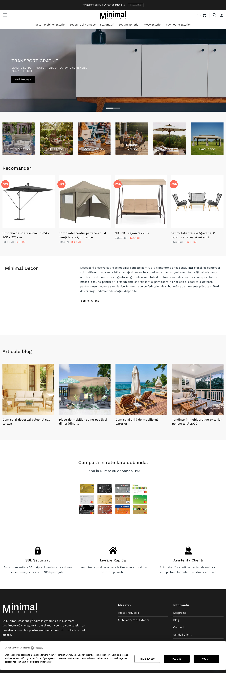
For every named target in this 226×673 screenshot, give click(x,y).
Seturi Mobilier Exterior (50, 24)
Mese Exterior (153, 24)
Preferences (147, 659)
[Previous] (2, 213)
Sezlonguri (107, 24)
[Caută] (214, 15)
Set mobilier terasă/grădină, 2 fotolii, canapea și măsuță (193, 235)
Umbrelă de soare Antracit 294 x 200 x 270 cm (25, 235)
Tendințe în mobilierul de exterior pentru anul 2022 (197, 421)
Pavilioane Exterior (178, 24)
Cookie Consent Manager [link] (16, 648)
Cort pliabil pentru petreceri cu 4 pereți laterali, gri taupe (82, 235)
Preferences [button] (45, 662)
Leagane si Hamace (83, 24)
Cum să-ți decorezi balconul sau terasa (26, 421)
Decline (176, 659)
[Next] (223, 213)
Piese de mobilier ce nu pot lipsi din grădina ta (83, 421)
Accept (206, 659)
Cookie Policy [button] (102, 658)
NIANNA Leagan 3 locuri (132, 233)
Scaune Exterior (128, 24)
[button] (4, 15)
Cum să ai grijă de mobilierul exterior (136, 421)
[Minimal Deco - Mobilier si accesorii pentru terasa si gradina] (113, 15)
